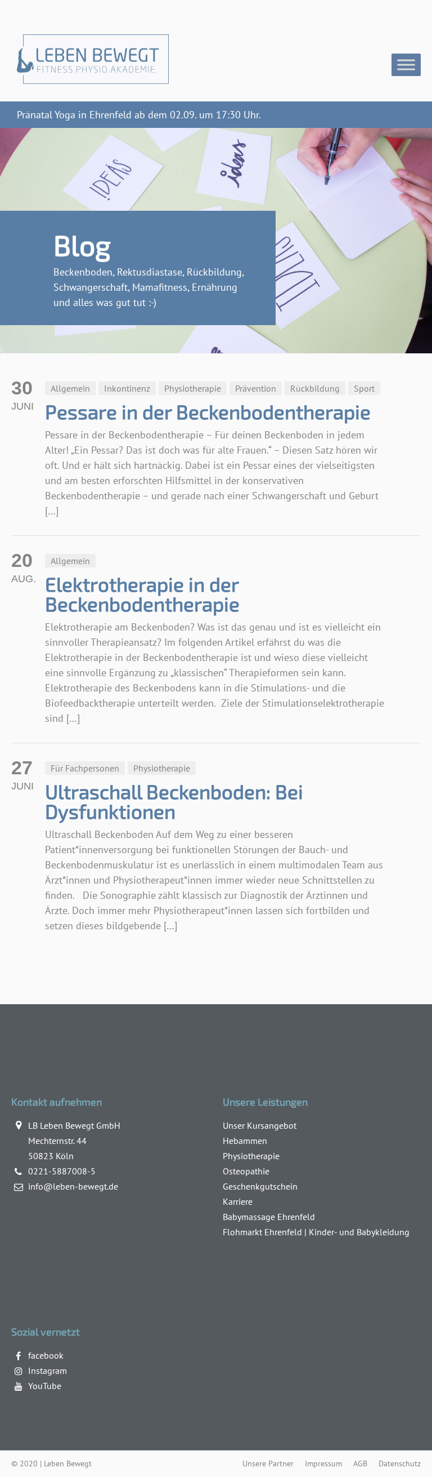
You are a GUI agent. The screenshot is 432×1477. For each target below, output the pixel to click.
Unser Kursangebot (259, 1125)
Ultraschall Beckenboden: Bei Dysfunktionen (174, 801)
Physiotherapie (192, 388)
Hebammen (245, 1140)
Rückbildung (315, 388)
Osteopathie (246, 1171)
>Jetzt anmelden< (301, 114)
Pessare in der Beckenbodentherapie (208, 411)
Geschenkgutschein (260, 1186)
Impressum (323, 1463)
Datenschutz (400, 1463)
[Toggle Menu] (406, 64)
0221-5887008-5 (62, 1171)
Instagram (47, 1370)
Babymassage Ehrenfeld (269, 1216)
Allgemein (70, 388)
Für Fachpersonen (85, 768)
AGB (360, 1463)
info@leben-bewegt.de (73, 1186)
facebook (46, 1355)
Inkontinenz (127, 388)
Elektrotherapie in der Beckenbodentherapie (142, 593)
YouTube (44, 1385)
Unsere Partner (268, 1463)
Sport (364, 388)
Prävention (255, 388)
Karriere (238, 1201)
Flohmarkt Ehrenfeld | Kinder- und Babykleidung (316, 1232)
